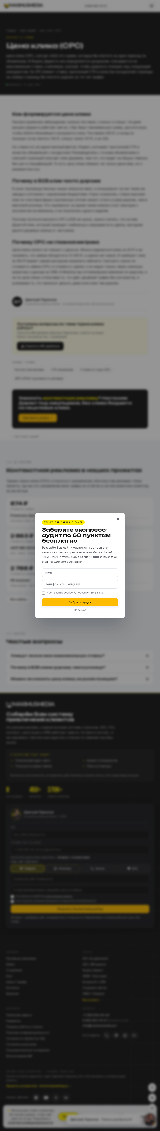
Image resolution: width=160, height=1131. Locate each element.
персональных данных (90, 592)
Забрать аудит (80, 602)
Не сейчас (80, 610)
